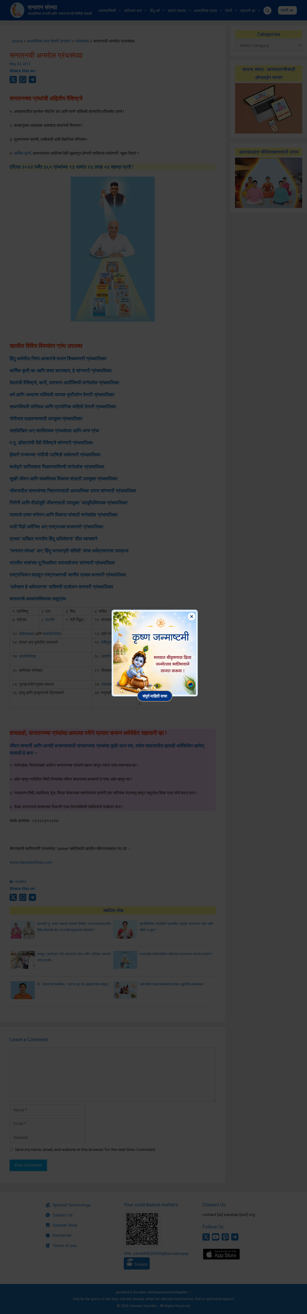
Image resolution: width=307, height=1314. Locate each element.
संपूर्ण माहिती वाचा (154, 696)
